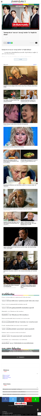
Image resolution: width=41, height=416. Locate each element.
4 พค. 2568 (3, 313)
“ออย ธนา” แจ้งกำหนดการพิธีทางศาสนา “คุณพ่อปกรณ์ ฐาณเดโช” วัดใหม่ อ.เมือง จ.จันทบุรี (20, 301)
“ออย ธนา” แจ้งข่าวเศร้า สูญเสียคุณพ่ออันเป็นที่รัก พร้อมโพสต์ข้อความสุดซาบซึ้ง (18, 308)
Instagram (20, 400)
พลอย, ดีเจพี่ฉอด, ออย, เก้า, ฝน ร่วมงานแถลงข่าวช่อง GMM (21, 350)
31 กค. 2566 (3, 341)
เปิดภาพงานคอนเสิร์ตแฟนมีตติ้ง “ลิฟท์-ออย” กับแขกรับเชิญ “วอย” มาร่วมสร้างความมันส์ (20, 322)
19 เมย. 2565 (6, 37)
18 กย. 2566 (3, 327)
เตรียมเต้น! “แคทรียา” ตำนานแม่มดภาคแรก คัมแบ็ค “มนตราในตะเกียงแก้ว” (17, 336)
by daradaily (7, 299)
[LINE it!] (12, 42)
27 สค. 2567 (3, 320)
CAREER (30, 414)
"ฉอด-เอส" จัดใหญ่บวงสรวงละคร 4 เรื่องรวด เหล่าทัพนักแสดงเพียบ (21, 351)
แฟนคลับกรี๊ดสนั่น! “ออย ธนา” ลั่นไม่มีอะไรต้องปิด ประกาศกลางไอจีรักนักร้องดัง (17, 343)
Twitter (13, 400)
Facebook (5, 400)
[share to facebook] (8, 42)
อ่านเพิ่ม (20, 59)
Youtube (28, 400)
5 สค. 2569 (3, 299)
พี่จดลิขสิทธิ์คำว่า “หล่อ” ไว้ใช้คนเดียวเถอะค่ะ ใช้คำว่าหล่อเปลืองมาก (15, 315)
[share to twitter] (10, 42)
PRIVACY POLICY (35, 414)
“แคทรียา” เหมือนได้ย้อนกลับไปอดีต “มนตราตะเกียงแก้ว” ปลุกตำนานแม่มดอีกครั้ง (18, 329)
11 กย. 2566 (3, 334)
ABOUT (22, 414)
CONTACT (26, 414)
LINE (35, 400)
